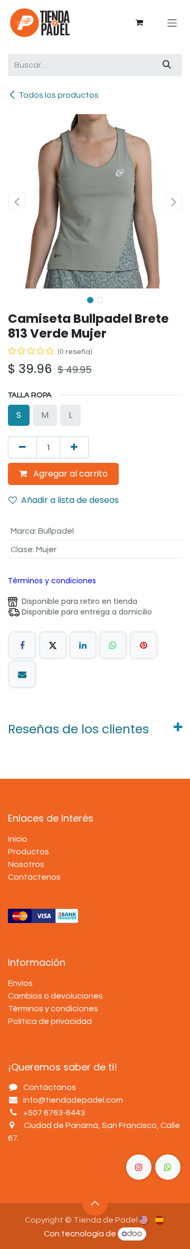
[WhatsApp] (113, 645)
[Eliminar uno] (22, 447)
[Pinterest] (143, 645)
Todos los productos (58, 95)
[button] (16, 201)
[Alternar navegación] (172, 22)
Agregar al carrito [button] (69, 474)
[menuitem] (144, 1219)
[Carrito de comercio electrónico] (139, 23)
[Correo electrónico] (22, 674)
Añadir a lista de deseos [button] (70, 500)
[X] (52, 645)
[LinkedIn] (83, 645)
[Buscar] (166, 65)
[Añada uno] (74, 447)
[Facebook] (22, 645)
